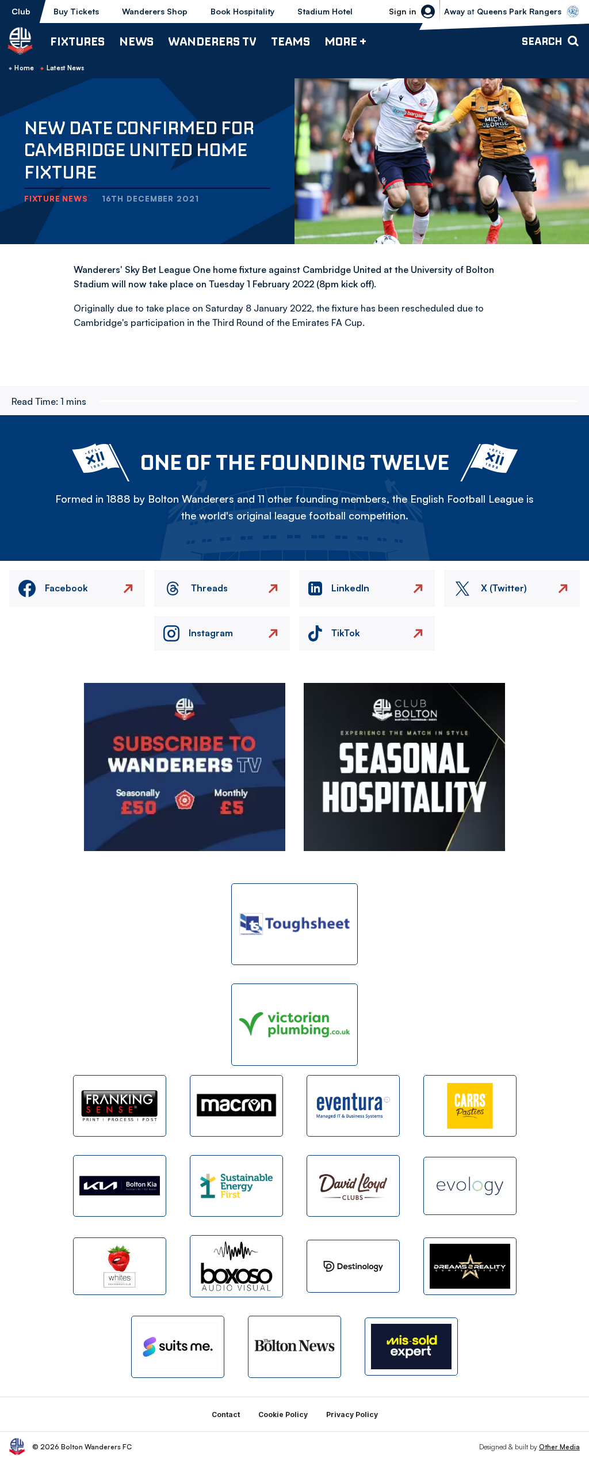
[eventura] (353, 1106)
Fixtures (77, 41)
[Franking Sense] (119, 1106)
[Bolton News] (294, 1346)
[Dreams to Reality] (470, 1266)
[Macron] (236, 1106)
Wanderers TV (212, 41)
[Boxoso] (236, 1266)
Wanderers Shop (155, 11)
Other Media (559, 1446)
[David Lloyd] (353, 1186)
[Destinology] (353, 1266)
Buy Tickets (76, 11)
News (136, 41)
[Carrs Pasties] (470, 1106)
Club (21, 11)
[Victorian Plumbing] (294, 1024)
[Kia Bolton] (119, 1186)
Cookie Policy (283, 1414)
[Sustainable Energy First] (236, 1186)
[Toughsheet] (294, 924)
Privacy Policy (352, 1414)
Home (24, 68)
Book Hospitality (242, 11)
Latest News (66, 68)
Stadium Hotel (325, 11)
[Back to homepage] (20, 41)
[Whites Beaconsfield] (119, 1266)
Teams (290, 41)
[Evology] (470, 1186)
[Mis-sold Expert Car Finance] (411, 1346)
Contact (226, 1414)
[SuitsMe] (177, 1347)
